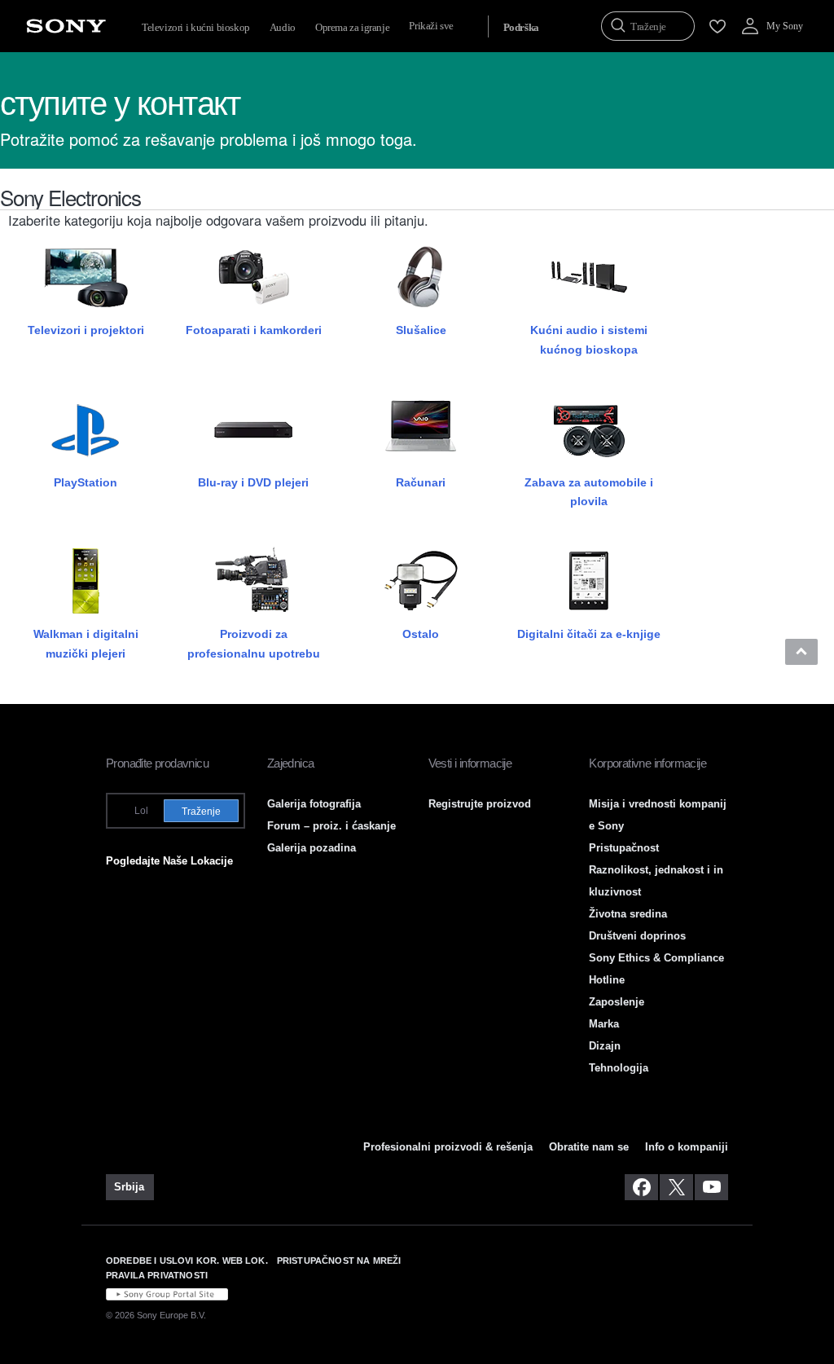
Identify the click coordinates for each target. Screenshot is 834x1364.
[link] (130, 1187)
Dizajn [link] (605, 1046)
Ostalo (420, 633)
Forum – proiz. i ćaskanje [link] (331, 826)
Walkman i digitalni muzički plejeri (85, 643)
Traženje (201, 811)
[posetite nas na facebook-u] (641, 1187)
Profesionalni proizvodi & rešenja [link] (448, 1147)
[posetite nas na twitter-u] (676, 1187)
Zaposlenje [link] (616, 1002)
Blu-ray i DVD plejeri (253, 482)
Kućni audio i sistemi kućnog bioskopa (588, 339)
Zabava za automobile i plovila (589, 492)
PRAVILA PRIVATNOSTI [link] (157, 1275)
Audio (283, 27)
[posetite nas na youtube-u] (711, 1187)
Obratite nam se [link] (589, 1147)
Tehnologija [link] (618, 1068)
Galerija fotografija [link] (314, 804)
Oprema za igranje (352, 27)
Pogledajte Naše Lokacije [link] (169, 861)
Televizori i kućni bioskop (196, 27)
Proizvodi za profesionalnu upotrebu (253, 643)
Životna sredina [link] (628, 914)
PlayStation (85, 482)
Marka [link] (604, 1024)
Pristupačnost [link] (624, 848)
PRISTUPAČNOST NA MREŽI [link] (339, 1260)
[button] (801, 652)
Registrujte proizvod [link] (479, 804)
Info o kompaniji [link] (686, 1147)
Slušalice (421, 330)
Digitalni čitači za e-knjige (589, 633)
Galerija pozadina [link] (311, 848)
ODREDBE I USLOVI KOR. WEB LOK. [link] (187, 1260)
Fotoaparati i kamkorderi (254, 330)
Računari (421, 482)
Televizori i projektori (86, 330)
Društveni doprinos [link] (637, 936)
